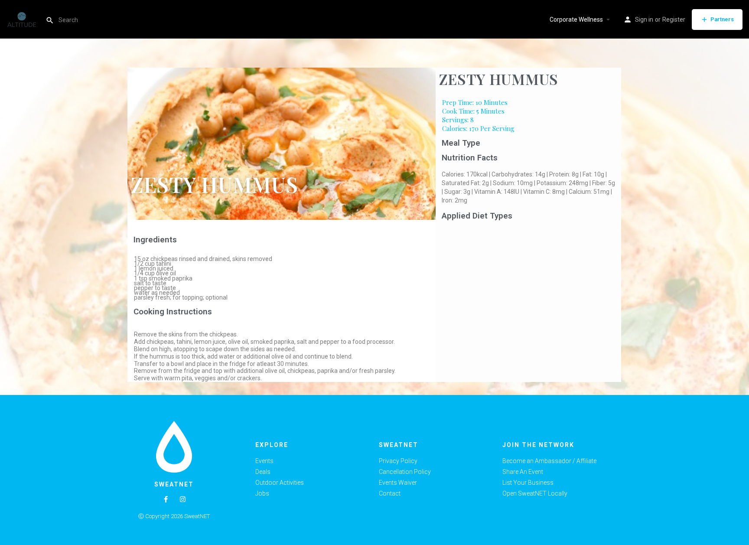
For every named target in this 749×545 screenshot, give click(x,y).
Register (673, 19)
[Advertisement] (529, 288)
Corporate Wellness (576, 19)
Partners (722, 19)
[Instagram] (182, 499)
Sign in (644, 19)
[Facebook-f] (166, 499)
